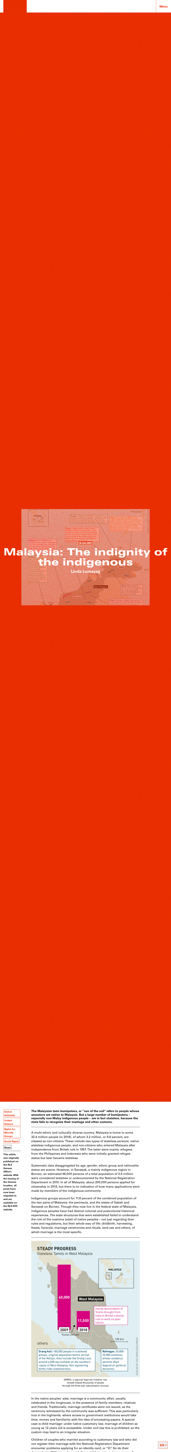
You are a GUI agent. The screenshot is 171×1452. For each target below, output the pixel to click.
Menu (163, 6)
